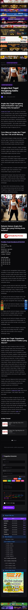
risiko (17, 411)
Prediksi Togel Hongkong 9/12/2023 (13, 242)
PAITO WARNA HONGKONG (10, 560)
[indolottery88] (26, 305)
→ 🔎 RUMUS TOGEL (9, 539)
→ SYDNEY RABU (9, 548)
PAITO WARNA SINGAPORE (10, 558)
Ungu (13, 480)
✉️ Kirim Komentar (8, 507)
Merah (15, 478)
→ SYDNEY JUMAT (9, 552)
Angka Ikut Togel (5, 111)
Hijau (9, 480)
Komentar (5, 476)
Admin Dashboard (14, 595)
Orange (18, 480)
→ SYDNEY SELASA (9, 546)
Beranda (3, 62)
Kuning (5, 480)
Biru (19, 478)
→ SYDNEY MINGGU (9, 556)
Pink (22, 480)
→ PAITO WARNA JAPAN (9, 565)
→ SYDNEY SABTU (9, 554)
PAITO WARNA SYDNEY (9, 541)
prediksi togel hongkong (12, 62)
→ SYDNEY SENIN (9, 543)
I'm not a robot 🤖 (10, 503)
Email (4, 465)
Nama (4, 459)
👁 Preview (23, 476)
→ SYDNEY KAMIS (9, 550)
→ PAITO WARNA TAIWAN (10, 568)
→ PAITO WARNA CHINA (9, 563)
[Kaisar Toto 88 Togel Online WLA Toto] (2, 305)
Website (6, 470)
